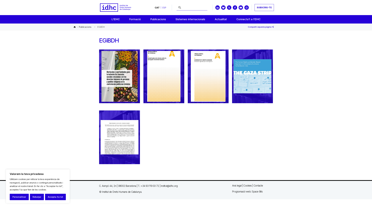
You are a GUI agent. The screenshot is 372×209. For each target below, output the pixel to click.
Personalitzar (19, 197)
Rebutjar (37, 197)
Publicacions (85, 27)
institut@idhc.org (169, 185)
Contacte (258, 185)
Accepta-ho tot (55, 197)
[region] (38, 186)
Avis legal (237, 185)
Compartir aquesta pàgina (260, 27)
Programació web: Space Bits (247, 191)
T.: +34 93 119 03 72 (148, 185)
